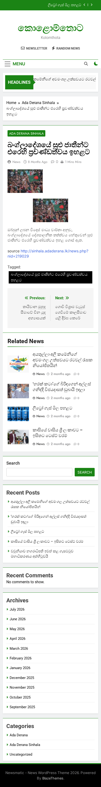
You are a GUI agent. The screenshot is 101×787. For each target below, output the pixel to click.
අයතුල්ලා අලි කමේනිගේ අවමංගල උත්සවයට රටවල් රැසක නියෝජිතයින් (63, 360)
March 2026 (19, 648)
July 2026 (17, 609)
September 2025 (22, 707)
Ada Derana (19, 735)
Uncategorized (21, 754)
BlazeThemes (52, 778)
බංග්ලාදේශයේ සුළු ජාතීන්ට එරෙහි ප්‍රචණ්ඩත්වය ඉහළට (49, 277)
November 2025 (22, 687)
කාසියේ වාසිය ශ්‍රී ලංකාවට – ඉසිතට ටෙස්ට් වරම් (47, 541)
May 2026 (17, 629)
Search (13, 463)
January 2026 (20, 668)
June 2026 (18, 619)
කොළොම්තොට (50, 27)
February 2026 (20, 658)
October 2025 (20, 697)
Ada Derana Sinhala (26, 133)
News (16, 161)
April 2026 (17, 639)
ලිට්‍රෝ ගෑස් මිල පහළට (64, 5)
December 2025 (22, 678)
